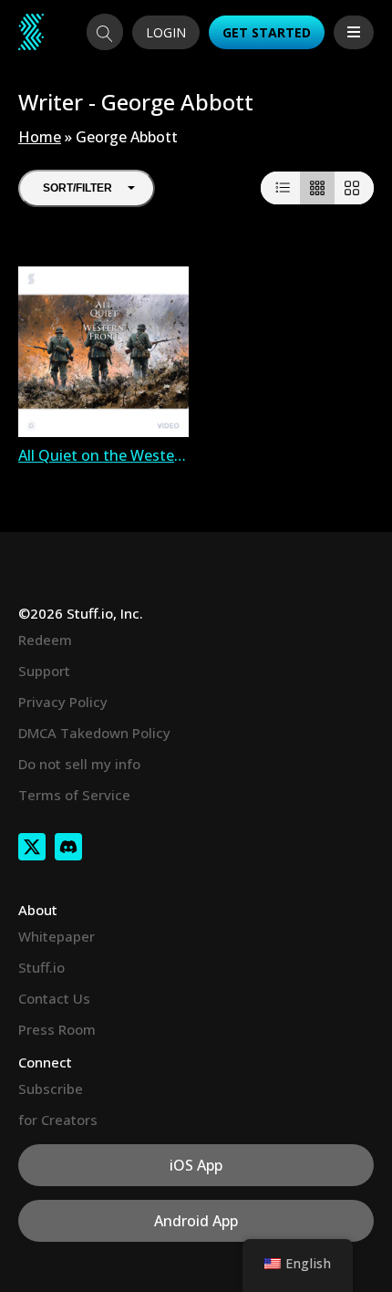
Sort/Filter (77, 188)
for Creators (58, 1119)
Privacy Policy (63, 702)
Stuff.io (41, 967)
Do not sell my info (79, 764)
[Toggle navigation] (354, 32)
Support (44, 671)
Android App (196, 1221)
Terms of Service (74, 795)
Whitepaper (56, 936)
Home (39, 137)
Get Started (266, 32)
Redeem (45, 639)
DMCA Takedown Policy (94, 733)
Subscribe (50, 1088)
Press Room (57, 1029)
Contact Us (54, 998)
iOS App (196, 1165)
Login (166, 32)
